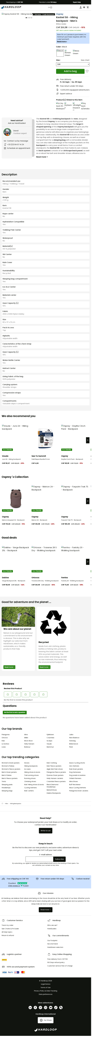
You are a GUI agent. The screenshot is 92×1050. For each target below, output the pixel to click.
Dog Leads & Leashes (77, 775)
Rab (3, 741)
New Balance (74, 738)
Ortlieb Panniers (75, 778)
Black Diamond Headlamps (52, 786)
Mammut (50, 747)
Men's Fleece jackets (9, 778)
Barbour (27, 747)
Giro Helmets (74, 766)
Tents (4, 781)
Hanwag (72, 741)
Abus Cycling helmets (77, 788)
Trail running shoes (31, 775)
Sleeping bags (7, 791)
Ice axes (27, 769)
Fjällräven (50, 734)
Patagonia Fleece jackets (56, 772)
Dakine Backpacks (54, 793)
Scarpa (49, 741)
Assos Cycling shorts (77, 763)
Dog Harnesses (75, 772)
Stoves (26, 763)
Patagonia (5, 734)
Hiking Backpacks (15, 803)
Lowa (4, 747)
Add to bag (70, 71)
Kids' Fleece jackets (54, 766)
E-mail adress (45, 855)
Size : (58, 60)
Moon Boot (28, 741)
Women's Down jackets (10, 763)
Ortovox (5, 738)
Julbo (71, 734)
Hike (6, 803)
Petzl (71, 747)
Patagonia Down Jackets (78, 791)
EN (49, 7)
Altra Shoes (73, 781)
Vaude (49, 744)
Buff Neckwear (74, 784)
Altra (26, 734)
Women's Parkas (8, 766)
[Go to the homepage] (3, 804)
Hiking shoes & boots (32, 772)
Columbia (50, 738)
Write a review (61, 24)
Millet (26, 738)
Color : (61, 47)
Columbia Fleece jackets (56, 781)
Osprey (59, 14)
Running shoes (30, 778)
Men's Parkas (6, 775)
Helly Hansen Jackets (55, 778)
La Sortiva (5, 744)
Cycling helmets (30, 788)
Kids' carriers (29, 791)
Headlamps (6, 788)
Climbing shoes (30, 781)
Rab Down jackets (76, 769)
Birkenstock (73, 744)
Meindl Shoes (52, 790)
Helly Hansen (29, 744)
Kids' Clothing (52, 763)
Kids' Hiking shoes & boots (34, 784)
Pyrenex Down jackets (55, 775)
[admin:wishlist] (87, 71)
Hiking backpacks (31, 766)
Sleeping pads (7, 784)
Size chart (85, 60)
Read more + (62, 41)
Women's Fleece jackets (11, 769)
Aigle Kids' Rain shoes (55, 769)
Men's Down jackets (9, 772)
